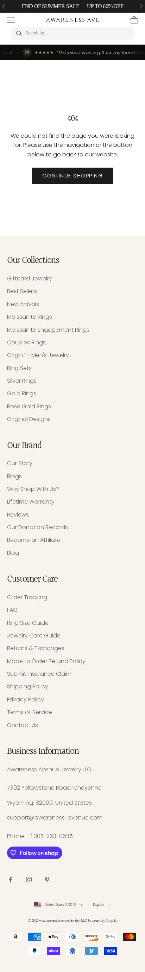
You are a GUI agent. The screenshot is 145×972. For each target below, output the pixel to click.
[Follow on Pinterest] (47, 879)
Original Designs (29, 419)
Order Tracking (27, 597)
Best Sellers (22, 291)
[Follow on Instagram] (28, 879)
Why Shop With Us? (33, 489)
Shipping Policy (27, 686)
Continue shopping (72, 175)
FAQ (12, 610)
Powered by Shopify (102, 921)
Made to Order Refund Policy (46, 661)
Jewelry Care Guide (34, 635)
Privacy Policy (25, 699)
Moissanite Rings (29, 317)
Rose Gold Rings (29, 406)
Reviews (18, 515)
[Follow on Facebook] (10, 879)
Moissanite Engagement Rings (48, 330)
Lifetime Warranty (31, 502)
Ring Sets (19, 368)
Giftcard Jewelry (29, 278)
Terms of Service (29, 712)
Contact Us (22, 725)
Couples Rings (26, 342)
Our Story (19, 463)
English (98, 905)
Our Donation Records (37, 527)
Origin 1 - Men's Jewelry (38, 355)
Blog (13, 553)
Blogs (14, 476)
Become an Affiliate (34, 540)
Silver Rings (22, 381)
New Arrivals (23, 304)
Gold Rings (21, 393)
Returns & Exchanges (35, 648)
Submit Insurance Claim (39, 674)
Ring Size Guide (28, 623)
